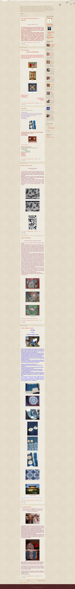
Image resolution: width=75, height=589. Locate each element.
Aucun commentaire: (37, 320)
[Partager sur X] (23, 43)
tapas (24, 322)
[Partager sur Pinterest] (24, 43)
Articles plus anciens (41, 580)
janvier (49, 126)
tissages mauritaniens (52, 108)
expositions (24, 108)
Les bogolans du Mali (52, 84)
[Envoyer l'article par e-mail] (38, 42)
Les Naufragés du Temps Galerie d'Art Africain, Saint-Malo (51, 32)
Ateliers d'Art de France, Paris (50, 35)
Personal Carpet (25, 50)
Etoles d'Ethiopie (52, 100)
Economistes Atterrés (51, 26)
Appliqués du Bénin (52, 77)
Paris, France (27, 44)
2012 (48, 130)
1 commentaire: (35, 42)
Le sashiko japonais (26, 507)
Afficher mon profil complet (50, 137)
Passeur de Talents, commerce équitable (50, 24)
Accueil (28, 580)
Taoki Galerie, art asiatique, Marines (50, 18)
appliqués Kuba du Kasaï (52, 61)
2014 (48, 125)
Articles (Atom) (26, 582)
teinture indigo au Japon (27, 328)
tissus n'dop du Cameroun (52, 53)
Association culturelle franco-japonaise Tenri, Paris (51, 38)
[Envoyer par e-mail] (21, 43)
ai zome (25, 502)
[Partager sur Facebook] (23, 43)
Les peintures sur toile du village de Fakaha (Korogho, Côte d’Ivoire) (52, 45)
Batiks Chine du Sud (26, 165)
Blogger (41, 587)
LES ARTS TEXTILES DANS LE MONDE (51, 128)
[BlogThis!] (22, 43)
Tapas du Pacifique (26, 238)
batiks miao (25, 233)
